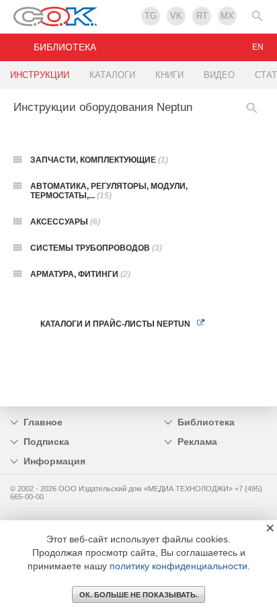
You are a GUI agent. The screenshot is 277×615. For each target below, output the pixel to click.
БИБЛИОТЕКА (65, 47)
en (258, 47)
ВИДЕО (219, 75)
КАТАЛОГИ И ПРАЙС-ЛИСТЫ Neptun (115, 324)
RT (202, 16)
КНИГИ (169, 75)
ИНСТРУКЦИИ (39, 75)
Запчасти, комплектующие (99, 160)
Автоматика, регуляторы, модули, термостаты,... (109, 190)
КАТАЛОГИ (112, 75)
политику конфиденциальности (178, 566)
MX (227, 16)
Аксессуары (65, 222)
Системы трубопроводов (96, 248)
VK (176, 16)
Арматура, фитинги (80, 274)
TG (151, 16)
